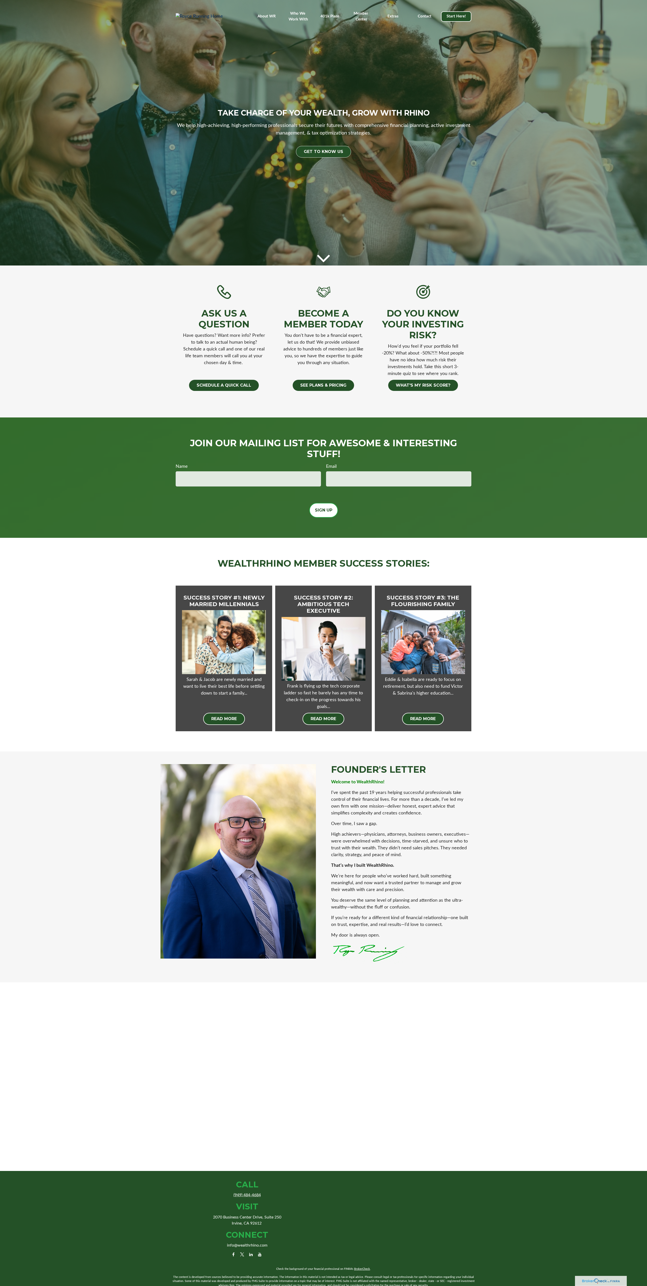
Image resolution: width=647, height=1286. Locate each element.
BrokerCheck (362, 1269)
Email (331, 466)
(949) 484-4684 (247, 1195)
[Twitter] (242, 1254)
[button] (266, 16)
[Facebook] (233, 1254)
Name (182, 466)
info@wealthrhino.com (247, 1245)
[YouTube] (260, 1254)
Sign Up (323, 510)
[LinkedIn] (251, 1254)
